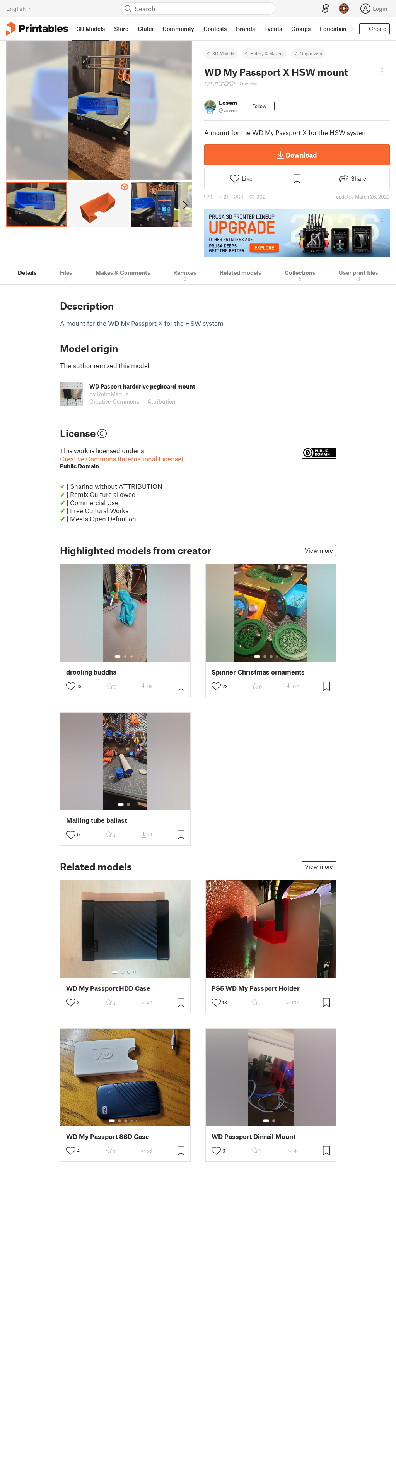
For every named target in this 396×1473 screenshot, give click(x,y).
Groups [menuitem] (301, 28)
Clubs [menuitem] (145, 28)
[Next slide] (185, 204)
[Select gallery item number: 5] (282, 656)
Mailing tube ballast (96, 820)
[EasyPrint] (325, 8)
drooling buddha (91, 672)
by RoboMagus (108, 394)
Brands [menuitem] (245, 28)
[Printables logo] (37, 29)
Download (301, 155)
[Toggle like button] (70, 686)
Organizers (311, 53)
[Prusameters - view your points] (344, 8)
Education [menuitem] (333, 28)
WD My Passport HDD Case (108, 988)
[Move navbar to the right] (351, 28)
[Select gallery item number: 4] (277, 656)
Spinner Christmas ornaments (258, 672)
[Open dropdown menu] (382, 71)
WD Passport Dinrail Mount (253, 1136)
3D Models (223, 53)
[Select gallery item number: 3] (131, 656)
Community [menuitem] (178, 28)
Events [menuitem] (273, 28)
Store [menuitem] (121, 28)
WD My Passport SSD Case (107, 1136)
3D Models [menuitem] (91, 28)
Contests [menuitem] (215, 28)
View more (319, 550)
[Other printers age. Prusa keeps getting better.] (297, 233)
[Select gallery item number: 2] (125, 656)
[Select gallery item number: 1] (117, 656)
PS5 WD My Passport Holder (256, 988)
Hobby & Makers (267, 53)
